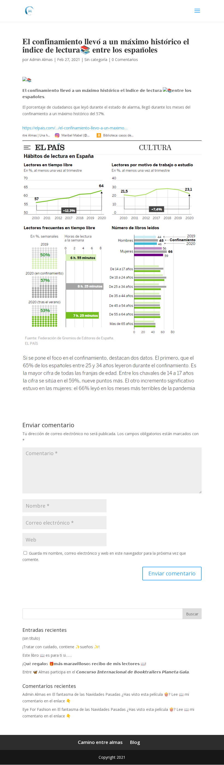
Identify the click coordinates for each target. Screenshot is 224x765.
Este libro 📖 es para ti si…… (47, 655)
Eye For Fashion (36, 709)
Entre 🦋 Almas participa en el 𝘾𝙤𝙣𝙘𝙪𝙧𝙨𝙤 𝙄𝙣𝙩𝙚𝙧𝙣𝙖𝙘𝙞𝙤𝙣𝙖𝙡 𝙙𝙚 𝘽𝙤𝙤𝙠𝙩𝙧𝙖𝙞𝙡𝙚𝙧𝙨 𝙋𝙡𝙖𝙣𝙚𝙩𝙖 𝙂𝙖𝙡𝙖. (106, 671)
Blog (135, 742)
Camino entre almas (100, 742)
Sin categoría (95, 59)
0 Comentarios (125, 59)
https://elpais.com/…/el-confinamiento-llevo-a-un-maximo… (74, 127)
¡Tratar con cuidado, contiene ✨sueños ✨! (60, 646)
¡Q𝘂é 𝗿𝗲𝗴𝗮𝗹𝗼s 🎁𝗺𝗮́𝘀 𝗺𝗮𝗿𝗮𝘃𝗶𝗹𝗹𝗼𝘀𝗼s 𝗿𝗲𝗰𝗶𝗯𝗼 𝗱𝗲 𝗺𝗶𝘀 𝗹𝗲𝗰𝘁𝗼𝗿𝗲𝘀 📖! (84, 663)
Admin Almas (41, 59)
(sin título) (31, 638)
